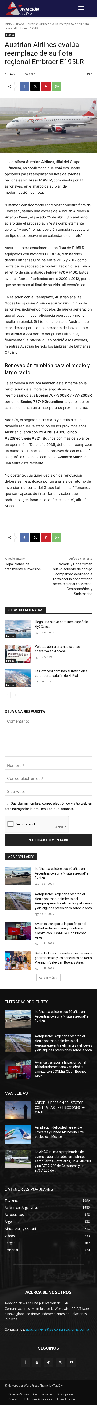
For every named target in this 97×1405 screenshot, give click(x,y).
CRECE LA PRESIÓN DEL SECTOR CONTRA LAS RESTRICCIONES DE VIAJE (60, 1107)
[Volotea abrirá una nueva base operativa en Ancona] (18, 654)
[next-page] (15, 695)
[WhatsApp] (56, 86)
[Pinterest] (46, 86)
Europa (19, 24)
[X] (35, 86)
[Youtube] (71, 1362)
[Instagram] (36, 1362)
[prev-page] (8, 695)
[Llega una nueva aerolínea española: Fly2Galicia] (18, 629)
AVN (13, 74)
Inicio (8, 24)
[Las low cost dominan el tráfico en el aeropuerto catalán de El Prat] (18, 678)
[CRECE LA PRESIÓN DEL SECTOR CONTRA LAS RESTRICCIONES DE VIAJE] (18, 1110)
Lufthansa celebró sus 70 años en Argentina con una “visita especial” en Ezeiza (62, 873)
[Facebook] (24, 86)
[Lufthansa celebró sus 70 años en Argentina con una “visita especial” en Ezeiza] (18, 876)
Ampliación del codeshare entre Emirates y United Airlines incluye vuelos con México (59, 1132)
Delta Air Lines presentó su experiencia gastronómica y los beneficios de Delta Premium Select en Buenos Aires (63, 957)
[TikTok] (48, 1362)
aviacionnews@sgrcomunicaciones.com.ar (58, 1329)
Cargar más (47, 978)
